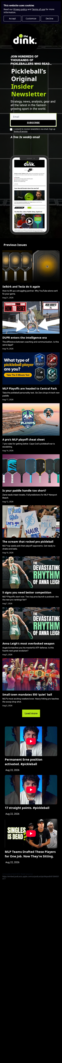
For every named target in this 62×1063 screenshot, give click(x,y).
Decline (49, 18)
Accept (12, 18)
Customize (31, 18)
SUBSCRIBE (33, 122)
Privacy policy (20, 9)
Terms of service (20, 131)
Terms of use (38, 9)
